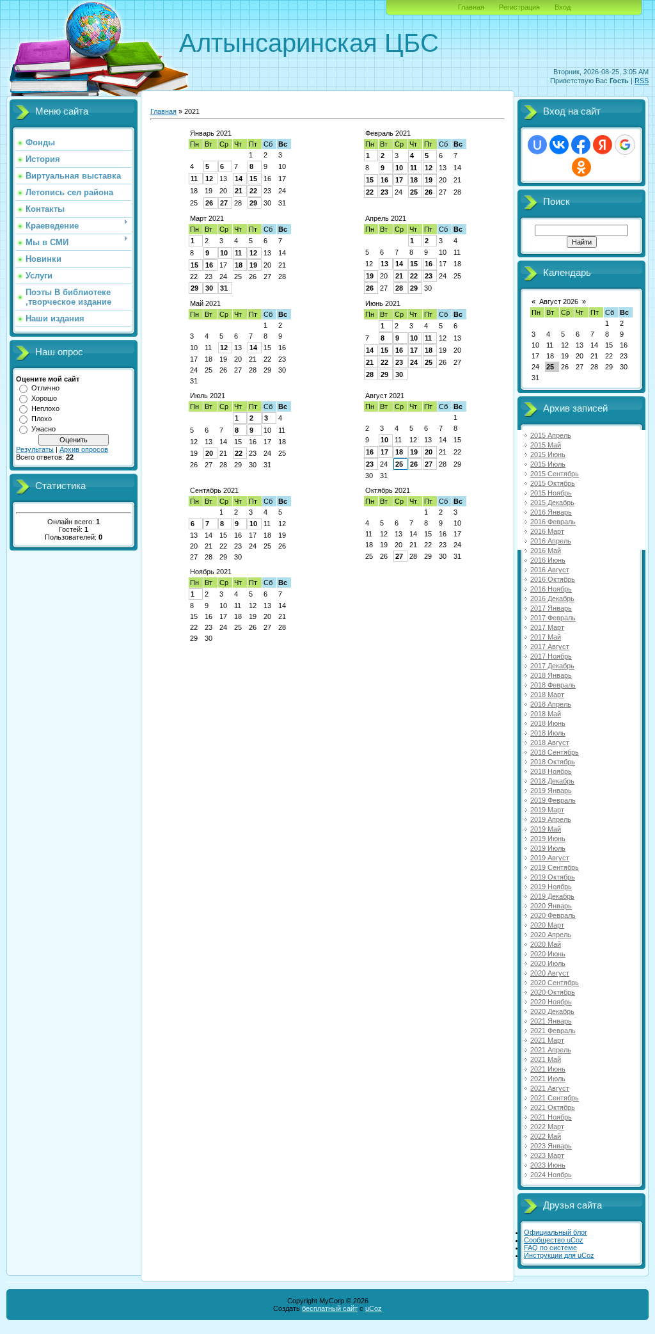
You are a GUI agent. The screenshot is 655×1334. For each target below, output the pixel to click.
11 (194, 178)
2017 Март (547, 627)
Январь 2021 (211, 133)
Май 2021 (205, 303)
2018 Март (547, 694)
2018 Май (545, 714)
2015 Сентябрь (554, 474)
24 (414, 362)
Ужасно (43, 429)
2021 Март (547, 1040)
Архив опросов (83, 449)
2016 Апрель (550, 541)
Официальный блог (555, 1232)
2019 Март (547, 810)
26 (209, 203)
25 (414, 192)
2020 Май (545, 944)
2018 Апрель (550, 704)
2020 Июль (547, 963)
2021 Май (545, 1059)
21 (238, 191)
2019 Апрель (550, 819)
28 (399, 288)
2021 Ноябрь (551, 1117)
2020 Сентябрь (554, 982)
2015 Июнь (547, 454)
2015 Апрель (550, 435)
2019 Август (549, 858)
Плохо (41, 418)
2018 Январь (551, 675)
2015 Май (545, 445)
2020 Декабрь (552, 1011)
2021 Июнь (547, 1069)
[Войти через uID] (537, 144)
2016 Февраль (553, 522)
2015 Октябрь (552, 483)
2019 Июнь (547, 838)
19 (428, 180)
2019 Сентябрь (554, 867)
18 (414, 180)
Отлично (45, 388)
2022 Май (545, 1136)
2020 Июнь (547, 954)
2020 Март (547, 925)
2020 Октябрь (552, 992)
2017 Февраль (553, 618)
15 (253, 178)
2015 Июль (547, 464)
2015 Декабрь (552, 502)
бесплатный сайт (330, 1308)
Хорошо (44, 398)
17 (399, 180)
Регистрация (519, 7)
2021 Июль (547, 1078)
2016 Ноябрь (551, 589)
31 (224, 288)
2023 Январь (551, 1146)
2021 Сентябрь (554, 1098)
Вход (563, 7)
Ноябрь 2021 (211, 571)
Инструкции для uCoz (559, 1255)
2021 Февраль (553, 1030)
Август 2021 (384, 395)
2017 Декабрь (552, 666)
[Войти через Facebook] (580, 144)
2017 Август (549, 646)
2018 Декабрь (552, 781)
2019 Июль (547, 848)
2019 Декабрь (552, 896)
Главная (471, 7)
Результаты (35, 449)
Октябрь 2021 (387, 490)
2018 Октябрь (552, 762)
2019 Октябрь (552, 877)
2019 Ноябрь (551, 886)
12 (209, 178)
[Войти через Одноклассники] (581, 167)
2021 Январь (551, 1021)
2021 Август (549, 1088)
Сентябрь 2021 (214, 490)
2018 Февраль (553, 685)
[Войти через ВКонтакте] (559, 144)
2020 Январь (551, 906)
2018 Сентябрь (554, 752)
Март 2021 (207, 218)
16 (384, 180)
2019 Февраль (553, 800)
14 (238, 178)
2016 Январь (551, 512)
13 (384, 264)
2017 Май (545, 637)
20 (209, 453)
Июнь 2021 (382, 303)
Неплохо (45, 408)
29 (253, 203)
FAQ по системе (550, 1247)
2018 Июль (547, 733)
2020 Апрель (550, 934)
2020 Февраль (553, 915)
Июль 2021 (207, 395)
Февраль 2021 (388, 133)
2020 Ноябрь (551, 1002)
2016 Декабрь (552, 598)
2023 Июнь (547, 1165)
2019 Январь (551, 790)
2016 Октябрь (552, 579)
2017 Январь (551, 608)
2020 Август (549, 973)
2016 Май (545, 550)
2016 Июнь (547, 560)
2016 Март (547, 531)
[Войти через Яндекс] (602, 144)
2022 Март (547, 1126)
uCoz (373, 1308)
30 (209, 288)
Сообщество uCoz (553, 1240)
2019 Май (545, 829)
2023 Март (547, 1155)
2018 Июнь (547, 723)
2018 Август (549, 742)
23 (384, 192)
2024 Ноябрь (551, 1174)
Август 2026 (558, 301)
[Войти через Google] (625, 144)
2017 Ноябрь (551, 656)
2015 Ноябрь (551, 493)
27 (224, 203)
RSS (642, 80)
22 (253, 191)
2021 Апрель (550, 1050)
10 (399, 168)
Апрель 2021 (385, 218)
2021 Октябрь (552, 1107)
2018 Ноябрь (551, 771)
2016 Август (549, 570)
